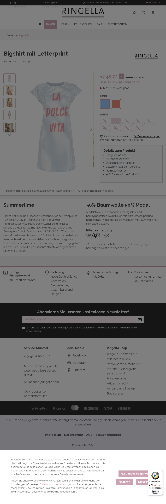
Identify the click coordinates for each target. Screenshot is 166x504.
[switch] (155, 492)
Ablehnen (124, 482)
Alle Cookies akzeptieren (135, 473)
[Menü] (161, 472)
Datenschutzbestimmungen (56, 484)
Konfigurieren (146, 482)
